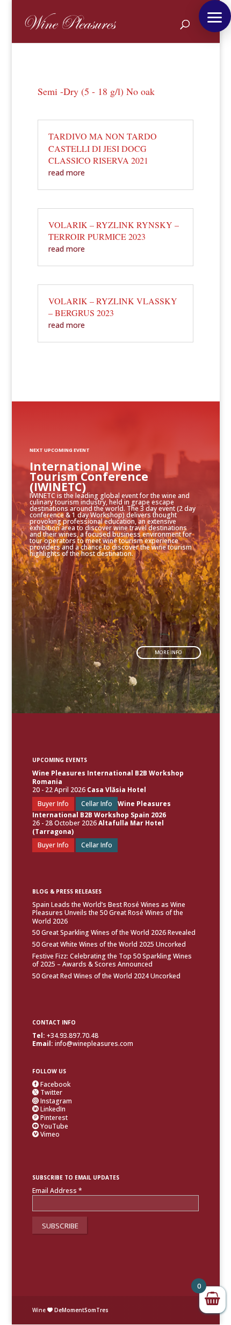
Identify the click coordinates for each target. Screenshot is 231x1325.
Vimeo (46, 1134)
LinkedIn (49, 1109)
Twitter (47, 1092)
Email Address (57, 1191)
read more (66, 172)
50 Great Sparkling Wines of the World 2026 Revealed (114, 932)
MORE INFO (168, 652)
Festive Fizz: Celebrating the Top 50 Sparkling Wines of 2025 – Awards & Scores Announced (112, 960)
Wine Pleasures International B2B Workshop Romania (108, 777)
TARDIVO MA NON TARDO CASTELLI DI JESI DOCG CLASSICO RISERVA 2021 (102, 148)
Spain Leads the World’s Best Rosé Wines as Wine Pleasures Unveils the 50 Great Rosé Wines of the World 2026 (108, 913)
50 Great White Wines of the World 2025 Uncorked (109, 944)
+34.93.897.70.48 (72, 1035)
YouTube (50, 1126)
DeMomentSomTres (81, 1310)
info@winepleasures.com (94, 1043)
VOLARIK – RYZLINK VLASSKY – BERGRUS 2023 (112, 306)
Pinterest (50, 1117)
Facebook (51, 1084)
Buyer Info (53, 803)
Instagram (52, 1101)
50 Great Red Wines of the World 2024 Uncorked (106, 975)
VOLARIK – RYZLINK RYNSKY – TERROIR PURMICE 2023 (113, 230)
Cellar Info (96, 803)
